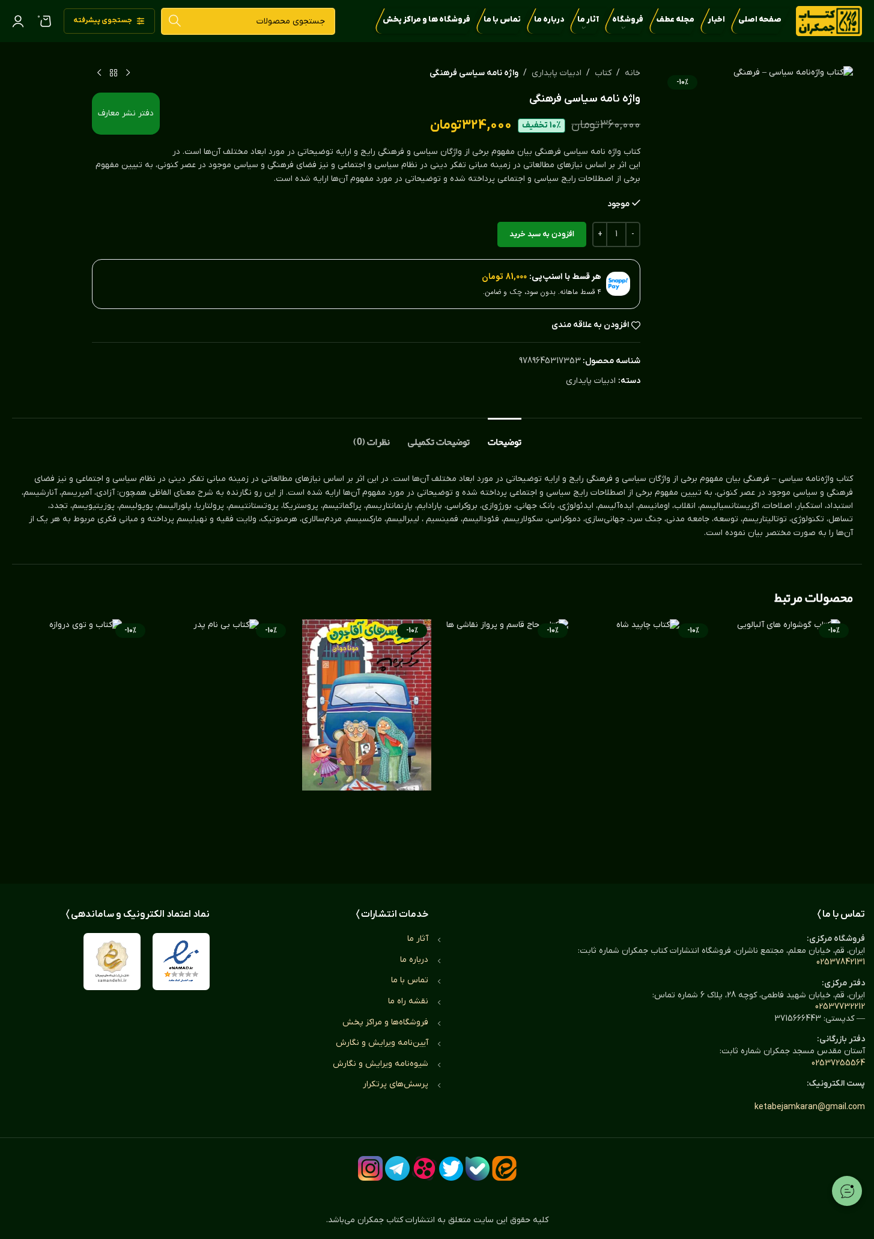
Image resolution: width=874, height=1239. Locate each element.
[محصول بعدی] (99, 73)
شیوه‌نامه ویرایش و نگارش (380, 1063)
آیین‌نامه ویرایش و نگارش (382, 1042)
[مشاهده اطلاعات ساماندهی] (112, 961)
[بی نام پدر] (226, 739)
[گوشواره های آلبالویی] (788, 739)
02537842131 (840, 962)
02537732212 (840, 1006)
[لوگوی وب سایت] (829, 20)
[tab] (504, 436)
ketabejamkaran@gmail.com (809, 1107)
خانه (632, 73)
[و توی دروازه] (85, 739)
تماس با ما (409, 980)
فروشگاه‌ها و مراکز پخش (385, 1022)
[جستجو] (174, 21)
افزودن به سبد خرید (541, 234)
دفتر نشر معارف (126, 113)
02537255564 (838, 1063)
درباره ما (414, 959)
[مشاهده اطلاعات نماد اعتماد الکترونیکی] (181, 961)
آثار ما (417, 938)
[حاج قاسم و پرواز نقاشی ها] (507, 739)
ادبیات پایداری (556, 73)
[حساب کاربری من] (18, 21)
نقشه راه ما (408, 1001)
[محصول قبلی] (128, 73)
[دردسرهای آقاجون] (366, 739)
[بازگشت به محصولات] (113, 73)
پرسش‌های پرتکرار (395, 1084)
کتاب (603, 73)
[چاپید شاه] (648, 739)
